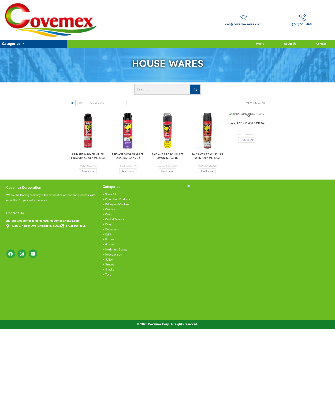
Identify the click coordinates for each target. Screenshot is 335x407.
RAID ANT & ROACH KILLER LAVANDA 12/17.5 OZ (128, 156)
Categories (11, 43)
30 (254, 102)
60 (259, 102)
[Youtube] (33, 253)
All (263, 102)
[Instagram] (21, 253)
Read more (88, 171)
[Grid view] (73, 103)
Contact (321, 43)
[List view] (80, 103)
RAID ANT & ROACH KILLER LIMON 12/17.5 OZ (167, 156)
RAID (95, 165)
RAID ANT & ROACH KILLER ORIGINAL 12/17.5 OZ (207, 156)
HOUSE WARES (85, 165)
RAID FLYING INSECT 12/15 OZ (247, 122)
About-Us (290, 43)
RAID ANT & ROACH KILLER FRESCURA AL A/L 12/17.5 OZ (88, 156)
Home (260, 43)
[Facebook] (10, 253)
